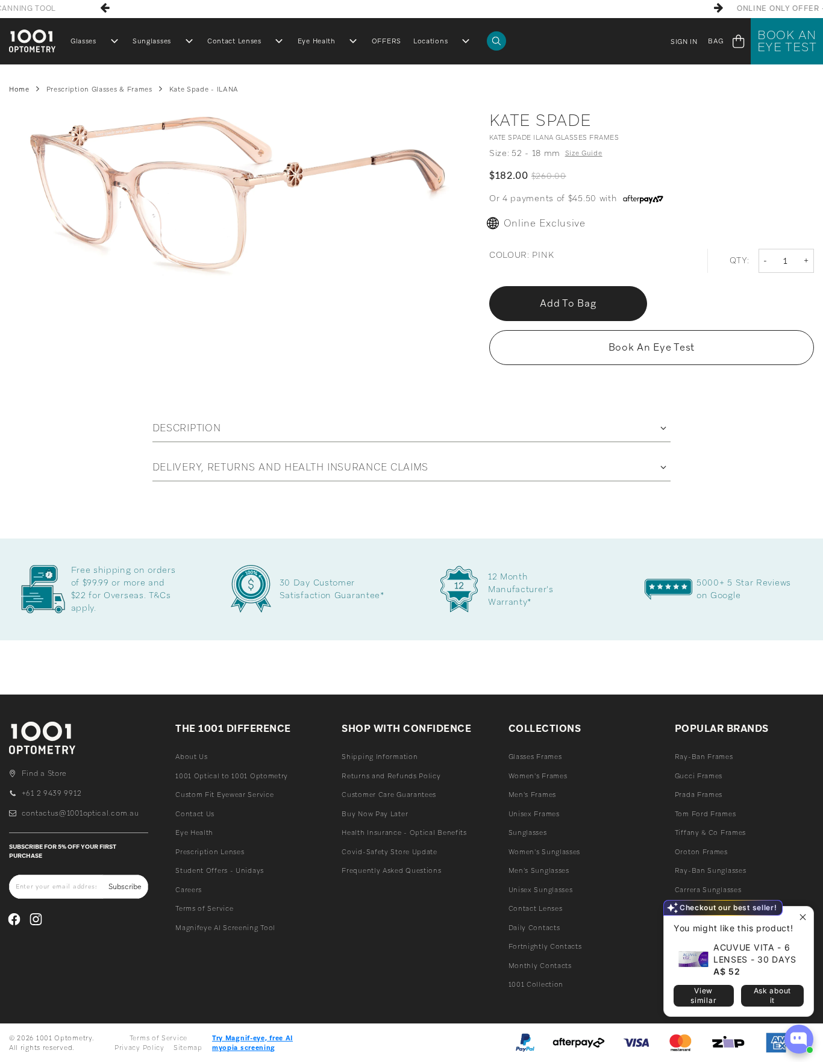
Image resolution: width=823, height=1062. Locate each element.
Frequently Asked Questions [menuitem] (391, 870)
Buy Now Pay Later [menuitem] (375, 814)
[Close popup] (803, 917)
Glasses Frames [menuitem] (535, 756)
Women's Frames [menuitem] (538, 776)
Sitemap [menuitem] (188, 1047)
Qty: (739, 260)
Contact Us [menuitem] (194, 814)
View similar (703, 995)
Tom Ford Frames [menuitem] (705, 814)
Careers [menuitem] (188, 890)
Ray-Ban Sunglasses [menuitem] (710, 870)
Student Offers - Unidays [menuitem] (219, 870)
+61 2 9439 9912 (51, 793)
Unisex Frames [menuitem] (534, 814)
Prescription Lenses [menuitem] (209, 852)
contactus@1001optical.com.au (80, 813)
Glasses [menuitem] (83, 41)
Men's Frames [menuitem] (532, 794)
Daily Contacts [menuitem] (534, 927)
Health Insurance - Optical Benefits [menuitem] (404, 832)
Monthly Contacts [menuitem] (540, 965)
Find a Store (44, 773)
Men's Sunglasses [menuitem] (539, 870)
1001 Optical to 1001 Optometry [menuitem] (231, 776)
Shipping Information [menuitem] (380, 756)
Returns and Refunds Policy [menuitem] (391, 776)
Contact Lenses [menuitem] (234, 41)
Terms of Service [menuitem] (204, 908)
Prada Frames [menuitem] (698, 794)
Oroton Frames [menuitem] (701, 852)
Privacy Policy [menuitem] (139, 1047)
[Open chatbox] (798, 1039)
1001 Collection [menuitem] (536, 984)
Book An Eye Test (787, 41)
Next (718, 8)
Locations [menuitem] (430, 41)
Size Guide (583, 153)
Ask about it (772, 995)
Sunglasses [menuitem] (152, 41)
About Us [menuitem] (191, 756)
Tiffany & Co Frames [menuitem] (710, 832)
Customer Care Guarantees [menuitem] (389, 794)
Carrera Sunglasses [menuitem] (708, 890)
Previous (105, 8)
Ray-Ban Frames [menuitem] (704, 756)
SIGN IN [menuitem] (684, 41)
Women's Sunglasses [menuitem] (545, 852)
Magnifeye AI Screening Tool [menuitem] (225, 927)
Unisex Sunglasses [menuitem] (541, 890)
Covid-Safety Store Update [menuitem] (389, 852)
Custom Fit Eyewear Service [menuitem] (224, 794)
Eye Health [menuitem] (317, 41)
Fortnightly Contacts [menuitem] (545, 946)
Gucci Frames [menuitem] (698, 776)
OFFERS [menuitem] (386, 41)
